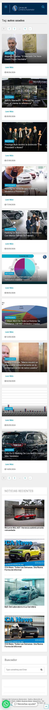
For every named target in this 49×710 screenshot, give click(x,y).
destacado (10, 185)
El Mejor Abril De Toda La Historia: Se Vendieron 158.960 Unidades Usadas (22, 322)
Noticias (9, 53)
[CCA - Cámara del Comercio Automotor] (22, 13)
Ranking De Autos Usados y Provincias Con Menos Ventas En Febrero (23, 234)
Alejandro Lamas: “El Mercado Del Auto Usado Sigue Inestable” (23, 58)
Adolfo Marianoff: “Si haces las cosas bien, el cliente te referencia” (22, 102)
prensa (8, 408)
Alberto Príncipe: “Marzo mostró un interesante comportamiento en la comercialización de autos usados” (21, 365)
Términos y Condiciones (25, 705)
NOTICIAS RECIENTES (19, 491)
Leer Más (9, 67)
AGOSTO (9, 412)
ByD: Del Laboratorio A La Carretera (20, 607)
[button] (6, 704)
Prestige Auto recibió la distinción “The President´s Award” (23, 146)
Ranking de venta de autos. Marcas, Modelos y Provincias (21, 190)
